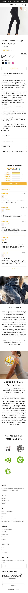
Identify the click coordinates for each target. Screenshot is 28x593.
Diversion (3, 537)
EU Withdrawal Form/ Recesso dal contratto (12, 521)
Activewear (4, 552)
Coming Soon (14, 68)
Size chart (24, 53)
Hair (2, 547)
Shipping (3, 539)
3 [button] (14, 269)
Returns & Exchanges (6, 511)
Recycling (3, 513)
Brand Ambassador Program (8, 519)
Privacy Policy (5, 534)
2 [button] (12, 269)
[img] (4, 193)
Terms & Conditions (6, 529)
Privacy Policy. (12, 578)
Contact (3, 503)
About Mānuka (5, 500)
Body (2, 550)
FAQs (2, 516)
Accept (13, 582)
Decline (13, 585)
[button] (4, 50)
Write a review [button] (14, 184)
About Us (3, 498)
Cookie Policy (4, 532)
